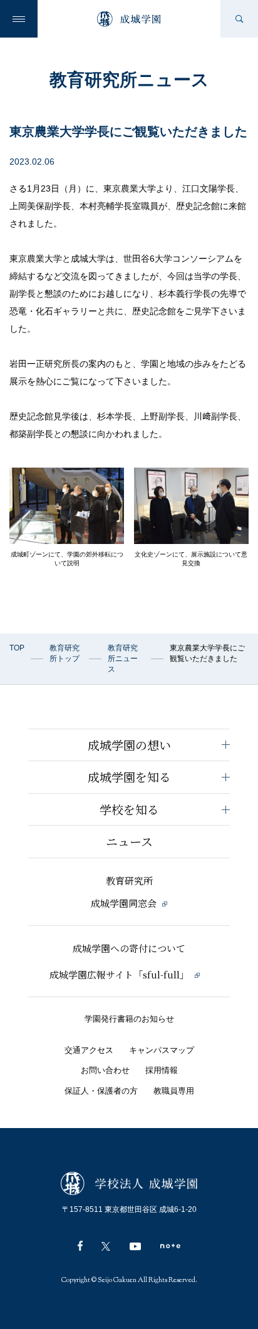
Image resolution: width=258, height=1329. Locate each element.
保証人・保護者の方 (101, 1091)
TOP (16, 648)
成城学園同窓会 (125, 903)
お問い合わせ (105, 1070)
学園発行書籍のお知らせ (129, 1019)
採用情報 (161, 1070)
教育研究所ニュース (123, 659)
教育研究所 (129, 880)
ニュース (129, 841)
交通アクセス (88, 1050)
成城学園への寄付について (129, 948)
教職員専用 (173, 1091)
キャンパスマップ (161, 1050)
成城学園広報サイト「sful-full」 (120, 974)
